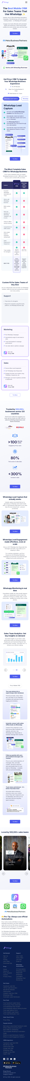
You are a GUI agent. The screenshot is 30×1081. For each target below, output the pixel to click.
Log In (5, 958)
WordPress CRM (8, 1045)
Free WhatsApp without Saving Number (15, 1008)
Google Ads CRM (8, 1048)
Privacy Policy (7, 976)
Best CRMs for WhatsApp (10, 1029)
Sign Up (5, 956)
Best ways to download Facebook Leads (15, 1026)
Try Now (15, 33)
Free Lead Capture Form (10, 1010)
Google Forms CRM (9, 1052)
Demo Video (19, 958)
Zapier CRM (6, 1054)
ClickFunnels (7, 991)
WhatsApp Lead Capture (11, 98)
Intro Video (6, 961)
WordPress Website (9, 989)
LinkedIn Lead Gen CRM (10, 993)
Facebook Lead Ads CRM (10, 1043)
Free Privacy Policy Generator (12, 1005)
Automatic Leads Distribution (11, 997)
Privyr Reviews (7, 973)
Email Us (18, 961)
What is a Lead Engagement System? (14, 1037)
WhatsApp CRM (8, 995)
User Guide (19, 956)
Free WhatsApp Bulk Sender (11, 1006)
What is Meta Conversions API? (12, 1028)
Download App (7, 963)
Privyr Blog (6, 1020)
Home (5, 969)
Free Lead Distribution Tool (11, 1014)
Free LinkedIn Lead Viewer (11, 1012)
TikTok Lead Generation (10, 988)
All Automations (20, 969)
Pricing (5, 959)
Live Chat (19, 959)
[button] (5, 670)
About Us (6, 971)
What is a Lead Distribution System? (13, 1035)
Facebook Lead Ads (9, 986)
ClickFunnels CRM (8, 1046)
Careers (5, 974)
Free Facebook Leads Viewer (11, 1003)
